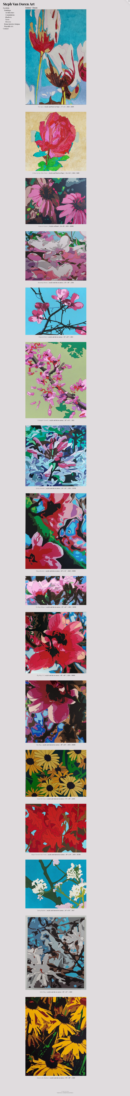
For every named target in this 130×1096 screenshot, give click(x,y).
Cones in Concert (43, 226)
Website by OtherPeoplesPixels (65, 1092)
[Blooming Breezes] (55, 256)
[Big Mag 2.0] (55, 642)
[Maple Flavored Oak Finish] (55, 828)
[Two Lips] (55, 57)
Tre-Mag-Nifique (40, 607)
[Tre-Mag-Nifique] (55, 590)
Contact (6, 29)
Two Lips (40, 107)
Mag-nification (40, 571)
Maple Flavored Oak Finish (38, 854)
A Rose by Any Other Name (39, 173)
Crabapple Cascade (42, 420)
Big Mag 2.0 (40, 675)
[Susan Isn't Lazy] (55, 773)
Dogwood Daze (43, 337)
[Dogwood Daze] (55, 311)
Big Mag (38, 745)
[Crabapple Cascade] (55, 380)
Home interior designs (12, 24)
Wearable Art (8, 26)
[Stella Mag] (55, 953)
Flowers (8, 22)
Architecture (9, 13)
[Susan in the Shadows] (55, 1036)
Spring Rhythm (41, 910)
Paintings (7, 10)
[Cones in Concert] (55, 201)
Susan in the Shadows (43, 1078)
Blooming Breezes (42, 282)
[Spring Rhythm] (55, 884)
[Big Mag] (55, 711)
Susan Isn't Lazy (41, 799)
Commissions (9, 15)
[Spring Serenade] (55, 455)
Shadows (8, 17)
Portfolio (6, 8)
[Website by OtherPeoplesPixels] (126, 4)
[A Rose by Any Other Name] (55, 141)
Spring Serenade (40, 488)
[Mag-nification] (55, 531)
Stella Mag (43, 992)
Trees (7, 19)
